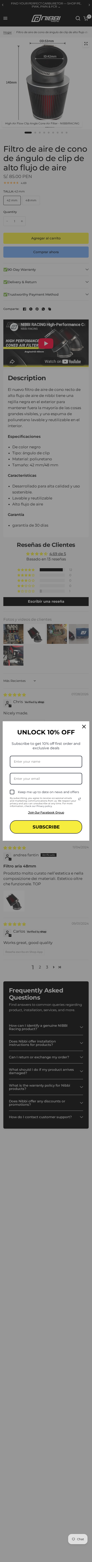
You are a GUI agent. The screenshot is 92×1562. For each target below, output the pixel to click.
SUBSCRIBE (46, 827)
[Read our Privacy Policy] (79, 799)
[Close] (84, 726)
